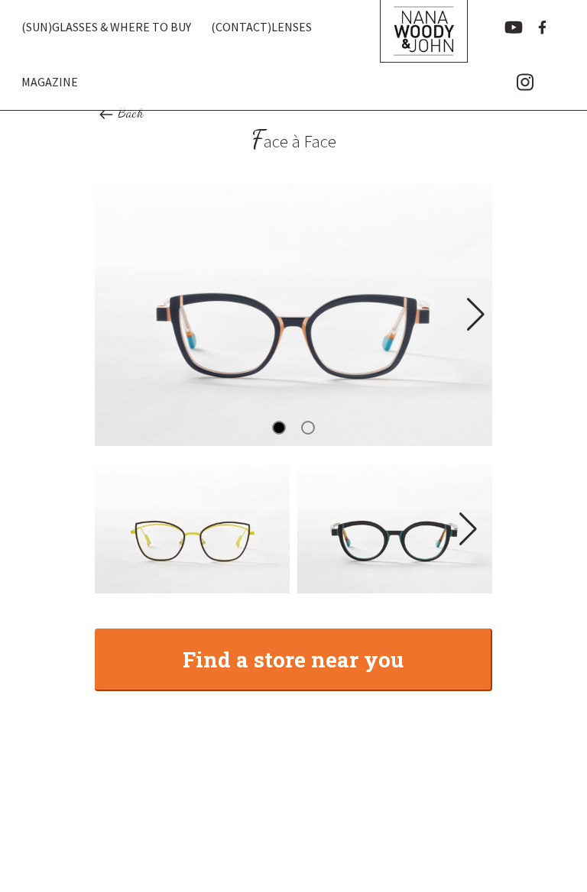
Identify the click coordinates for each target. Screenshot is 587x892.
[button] (474, 314)
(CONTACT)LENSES (261, 26)
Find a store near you (293, 659)
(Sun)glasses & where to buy (106, 26)
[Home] (423, 55)
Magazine (49, 81)
